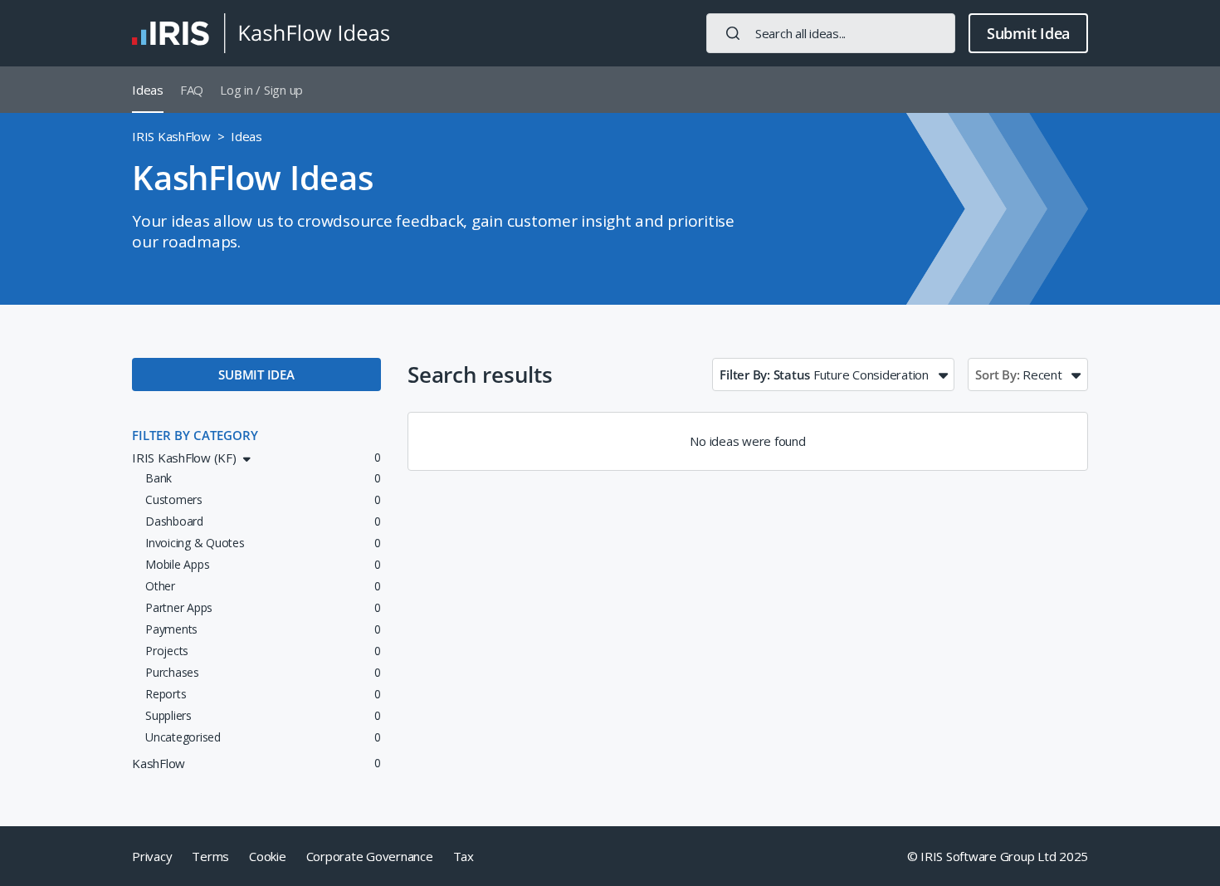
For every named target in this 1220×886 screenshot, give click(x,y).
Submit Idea (1028, 33)
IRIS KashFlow (171, 136)
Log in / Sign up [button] (261, 89)
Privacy (152, 856)
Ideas (147, 89)
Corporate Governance (369, 856)
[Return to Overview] (260, 33)
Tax (463, 856)
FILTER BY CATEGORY (195, 435)
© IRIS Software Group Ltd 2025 (998, 856)
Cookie (267, 856)
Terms (210, 856)
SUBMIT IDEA (256, 374)
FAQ (191, 89)
